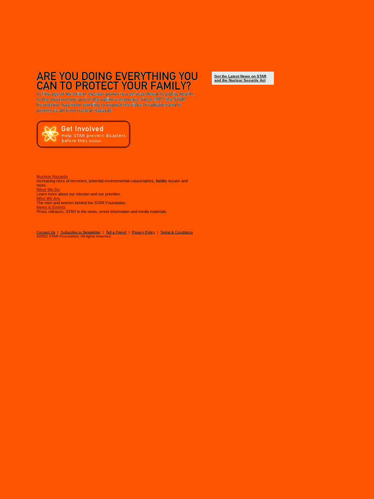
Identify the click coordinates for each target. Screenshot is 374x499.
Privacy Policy (143, 232)
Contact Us (46, 232)
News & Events (51, 207)
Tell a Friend (116, 232)
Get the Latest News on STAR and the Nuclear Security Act (240, 78)
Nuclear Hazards (52, 176)
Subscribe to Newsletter (80, 232)
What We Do (48, 189)
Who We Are (48, 198)
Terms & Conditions (176, 232)
